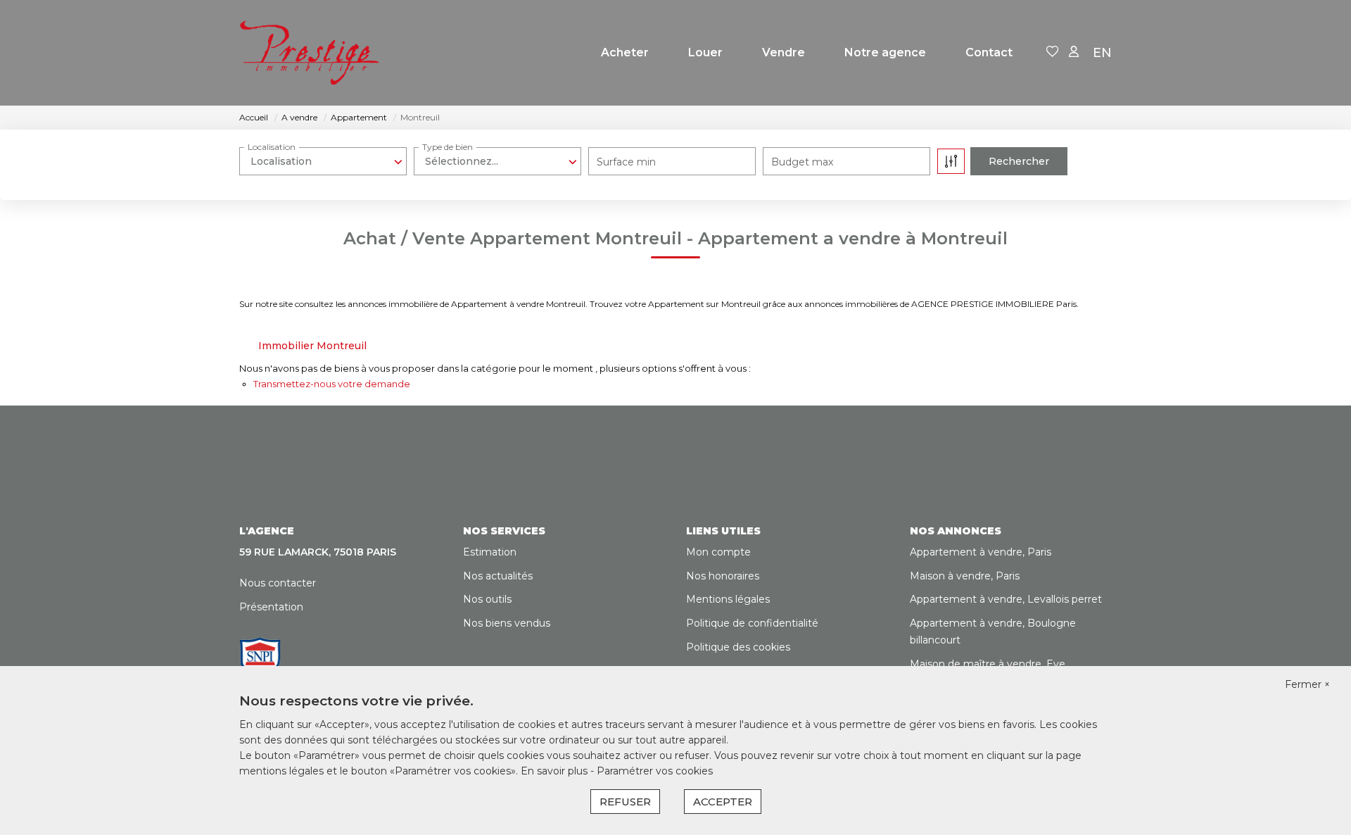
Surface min (626, 162)
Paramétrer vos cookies (655, 771)
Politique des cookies (738, 647)
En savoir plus (555, 771)
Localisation (272, 147)
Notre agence (885, 52)
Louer (705, 52)
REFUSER (625, 801)
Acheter (625, 52)
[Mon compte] (1074, 52)
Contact (989, 52)
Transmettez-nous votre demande (331, 383)
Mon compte (718, 552)
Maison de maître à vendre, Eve (987, 664)
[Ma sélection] (1052, 52)
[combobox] (323, 161)
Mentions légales (728, 599)
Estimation (489, 552)
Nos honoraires (722, 576)
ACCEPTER (722, 801)
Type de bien (447, 147)
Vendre (783, 52)
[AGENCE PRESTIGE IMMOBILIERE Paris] (309, 53)
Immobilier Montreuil (312, 345)
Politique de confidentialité (752, 623)
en (1102, 53)
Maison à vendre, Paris (965, 576)
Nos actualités (498, 576)
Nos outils (487, 599)
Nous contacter (277, 583)
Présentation (271, 607)
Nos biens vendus (506, 623)
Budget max (802, 162)
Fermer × (1307, 684)
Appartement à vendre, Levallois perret (1006, 599)
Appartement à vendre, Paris (980, 552)
